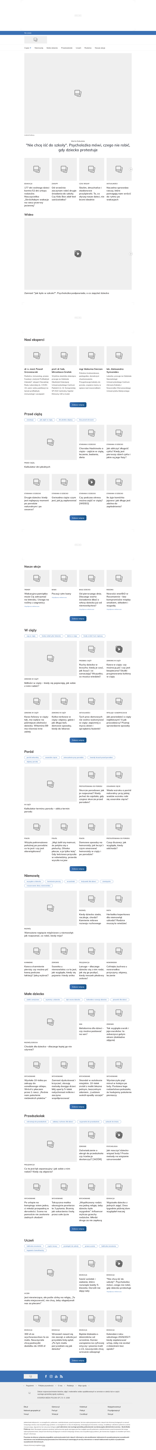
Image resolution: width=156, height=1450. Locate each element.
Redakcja (70, 1386)
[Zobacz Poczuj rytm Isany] (64, 578)
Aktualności (112, 184)
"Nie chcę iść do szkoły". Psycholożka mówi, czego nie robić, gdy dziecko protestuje (78, 147)
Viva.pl (26, 1414)
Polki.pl (82, 1410)
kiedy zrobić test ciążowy (93, 636)
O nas (60, 1386)
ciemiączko (106, 881)
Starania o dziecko (87, 444)
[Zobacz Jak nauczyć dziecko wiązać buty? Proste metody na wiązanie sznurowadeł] (119, 1135)
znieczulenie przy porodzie (74, 757)
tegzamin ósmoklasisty (35, 1250)
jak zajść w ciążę (46, 420)
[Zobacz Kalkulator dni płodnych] (50, 442)
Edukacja (28, 184)
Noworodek (112, 962)
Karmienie (28, 962)
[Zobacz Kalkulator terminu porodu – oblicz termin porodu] (50, 784)
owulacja (30, 420)
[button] (78, 405)
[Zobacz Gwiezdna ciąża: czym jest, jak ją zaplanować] (64, 482)
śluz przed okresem (86, 420)
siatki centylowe (33, 999)
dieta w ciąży (72, 636)
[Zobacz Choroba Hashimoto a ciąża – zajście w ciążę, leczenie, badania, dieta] (91, 433)
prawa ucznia (90, 1246)
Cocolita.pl (83, 1414)
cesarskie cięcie (51, 757)
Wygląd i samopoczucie (117, 713)
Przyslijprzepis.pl (114, 1410)
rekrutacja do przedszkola (36, 1122)
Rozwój (27, 929)
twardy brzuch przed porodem (101, 757)
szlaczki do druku (112, 1122)
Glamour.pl (55, 1407)
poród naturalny (33, 757)
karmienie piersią (54, 881)
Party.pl (54, 1410)
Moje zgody (82, 1386)
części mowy (52, 1246)
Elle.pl (26, 1407)
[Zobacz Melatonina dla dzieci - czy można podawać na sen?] (91, 1013)
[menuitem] (28, 48)
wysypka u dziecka (34, 881)
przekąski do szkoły (71, 1246)
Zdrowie (55, 962)
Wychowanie (29, 1076)
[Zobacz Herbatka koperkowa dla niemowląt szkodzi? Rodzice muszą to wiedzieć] (119, 899)
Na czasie (27, 33)
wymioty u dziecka (53, 999)
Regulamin (30, 1386)
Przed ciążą (29, 463)
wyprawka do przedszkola (89, 1122)
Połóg (27, 838)
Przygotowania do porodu (90, 786)
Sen (80, 1024)
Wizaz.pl (55, 1414)
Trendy (27, 590)
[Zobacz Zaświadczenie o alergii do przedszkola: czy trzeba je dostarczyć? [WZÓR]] (91, 1135)
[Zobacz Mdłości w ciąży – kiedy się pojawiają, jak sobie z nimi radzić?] (50, 658)
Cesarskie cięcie (113, 786)
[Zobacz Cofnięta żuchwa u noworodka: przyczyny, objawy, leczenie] (119, 951)
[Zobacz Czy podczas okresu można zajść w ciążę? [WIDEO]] (91, 482)
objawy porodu (32, 762)
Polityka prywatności (45, 1386)
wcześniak (71, 881)
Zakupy (55, 184)
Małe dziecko (84, 590)
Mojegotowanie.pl (114, 1407)
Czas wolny (84, 184)
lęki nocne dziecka (73, 999)
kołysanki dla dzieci (88, 881)
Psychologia (112, 1146)
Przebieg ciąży (85, 661)
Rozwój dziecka (31, 1042)
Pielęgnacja (84, 962)
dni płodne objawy (66, 420)
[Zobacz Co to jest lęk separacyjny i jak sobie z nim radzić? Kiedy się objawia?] (50, 1144)
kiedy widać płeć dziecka (51, 636)
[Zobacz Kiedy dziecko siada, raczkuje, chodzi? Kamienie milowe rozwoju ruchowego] (91, 899)
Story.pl (110, 1414)
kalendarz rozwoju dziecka (96, 999)
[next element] (131, 183)
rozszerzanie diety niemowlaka (38, 886)
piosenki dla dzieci (120, 999)
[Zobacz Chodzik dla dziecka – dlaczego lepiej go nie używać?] (50, 1022)
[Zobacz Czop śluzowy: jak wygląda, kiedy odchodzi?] (119, 827)
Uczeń (26, 1293)
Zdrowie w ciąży (31, 679)
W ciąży (27, 804)
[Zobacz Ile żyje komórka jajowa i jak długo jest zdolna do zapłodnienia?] (119, 482)
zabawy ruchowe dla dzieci (63, 1122)
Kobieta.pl (83, 1407)
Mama (54, 590)
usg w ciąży (31, 636)
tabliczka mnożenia (34, 1246)
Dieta (109, 910)
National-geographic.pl (32, 1410)
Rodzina (110, 590)
